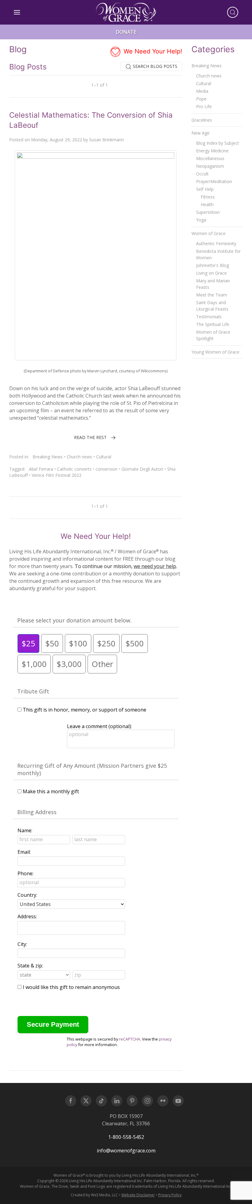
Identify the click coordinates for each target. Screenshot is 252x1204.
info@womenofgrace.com (126, 1150)
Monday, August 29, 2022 (56, 140)
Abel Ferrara (41, 469)
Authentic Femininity (216, 243)
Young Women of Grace (215, 352)
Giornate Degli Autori (142, 469)
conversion (106, 469)
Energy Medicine (212, 151)
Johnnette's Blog (212, 265)
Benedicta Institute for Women (218, 254)
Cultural (103, 457)
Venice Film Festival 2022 (56, 475)
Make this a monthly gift (51, 791)
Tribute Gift (33, 691)
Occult (202, 174)
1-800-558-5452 (126, 1137)
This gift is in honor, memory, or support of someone (84, 709)
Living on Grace (211, 273)
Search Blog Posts (154, 66)
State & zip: (30, 965)
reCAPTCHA (129, 1039)
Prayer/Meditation (214, 181)
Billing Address (37, 812)
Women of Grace (208, 233)
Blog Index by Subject (217, 143)
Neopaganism (210, 166)
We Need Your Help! (152, 51)
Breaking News (48, 457)
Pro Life (204, 106)
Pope (201, 99)
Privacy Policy (170, 1195)
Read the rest (90, 437)
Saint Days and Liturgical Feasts (212, 306)
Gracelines (201, 120)
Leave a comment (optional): (99, 726)
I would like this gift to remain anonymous (71, 987)
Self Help (205, 189)
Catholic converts (74, 469)
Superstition (208, 212)
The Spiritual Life (212, 324)
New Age (200, 133)
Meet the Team (211, 295)
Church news (79, 457)
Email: (24, 852)
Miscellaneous (210, 158)
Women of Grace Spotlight (213, 335)
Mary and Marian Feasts (213, 284)
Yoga (201, 220)
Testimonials (209, 317)
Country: (27, 895)
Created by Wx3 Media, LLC (94, 1195)
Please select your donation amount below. (74, 620)
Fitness (208, 197)
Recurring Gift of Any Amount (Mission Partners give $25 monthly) (92, 769)
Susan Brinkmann (106, 140)
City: (22, 944)
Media (202, 91)
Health (207, 204)
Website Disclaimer (138, 1195)
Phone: (25, 873)
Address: (27, 916)
